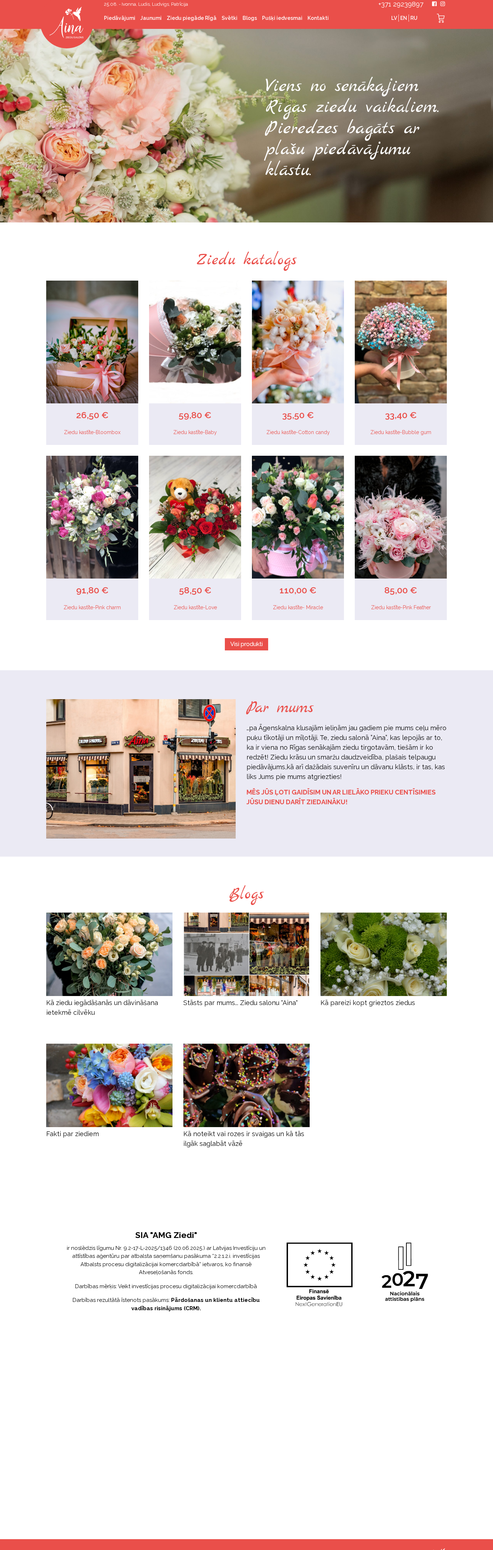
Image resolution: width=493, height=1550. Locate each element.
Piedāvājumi (119, 18)
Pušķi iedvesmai (282, 18)
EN (403, 18)
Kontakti (318, 18)
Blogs (250, 18)
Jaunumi (151, 18)
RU (414, 18)
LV (394, 18)
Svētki (229, 18)
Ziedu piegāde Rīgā (192, 18)
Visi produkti (246, 644)
